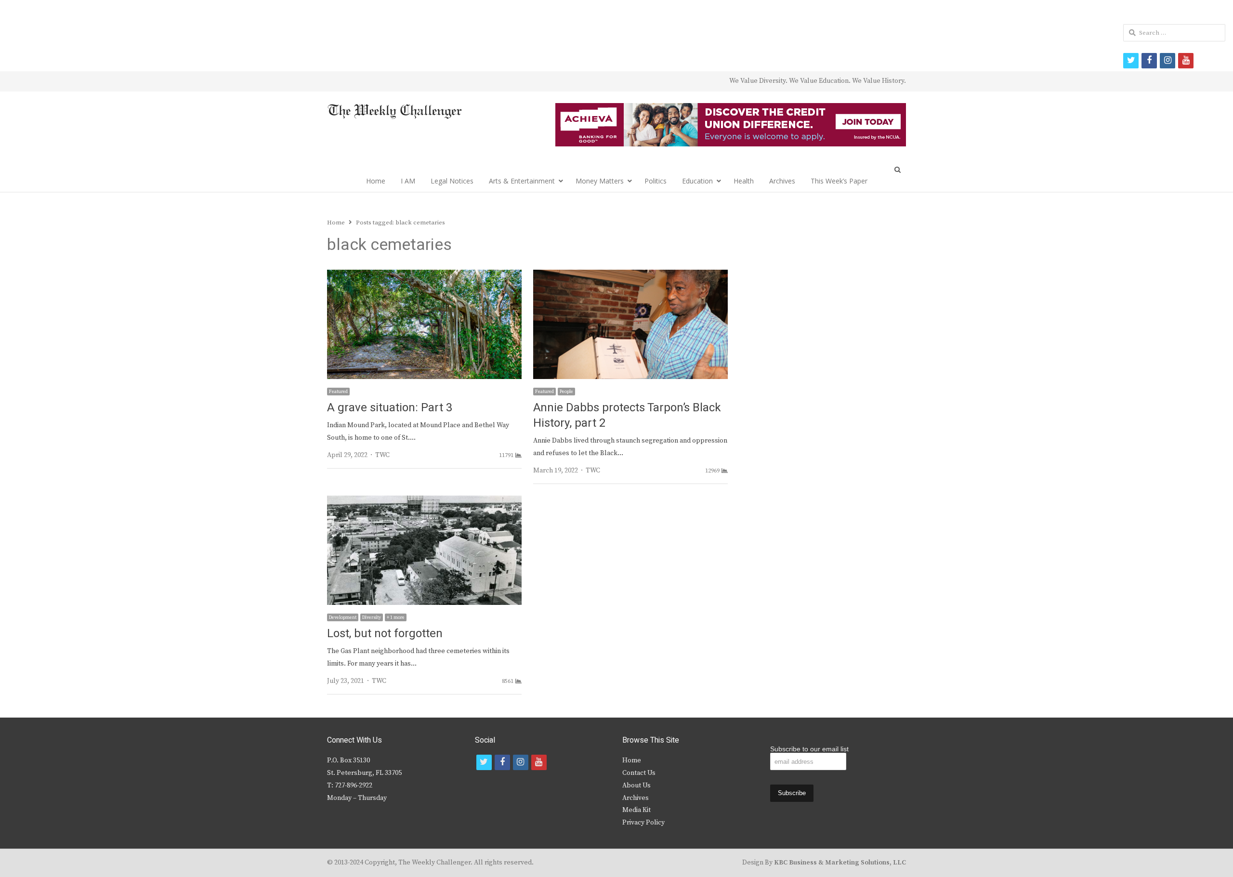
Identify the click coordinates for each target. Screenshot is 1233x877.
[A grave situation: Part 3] (424, 275)
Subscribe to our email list (809, 749)
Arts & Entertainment (522, 180)
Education (697, 180)
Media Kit (636, 810)
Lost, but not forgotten (385, 633)
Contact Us (639, 773)
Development (342, 617)
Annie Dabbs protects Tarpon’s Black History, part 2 (627, 415)
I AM (408, 180)
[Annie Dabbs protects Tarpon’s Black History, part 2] (630, 275)
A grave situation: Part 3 (389, 407)
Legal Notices (452, 180)
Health (744, 180)
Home (375, 180)
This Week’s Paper (839, 180)
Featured (338, 391)
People (566, 391)
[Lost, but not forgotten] (424, 501)
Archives (782, 180)
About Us (636, 785)
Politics (655, 180)
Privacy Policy (643, 822)
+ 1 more (396, 617)
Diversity (371, 617)
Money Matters (600, 180)
